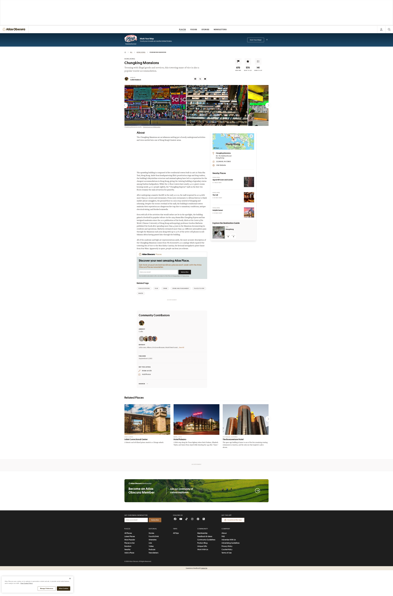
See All (181, 347)
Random (127, 546)
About (224, 533)
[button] (238, 61)
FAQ (223, 536)
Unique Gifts (202, 546)
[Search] (389, 29)
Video (151, 546)
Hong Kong (230, 229)
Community (202, 529)
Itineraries (152, 540)
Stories (151, 533)
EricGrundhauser (158, 347)
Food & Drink (154, 536)
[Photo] (249, 182)
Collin (141, 331)
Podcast (152, 549)
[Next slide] (268, 105)
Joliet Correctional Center (136, 439)
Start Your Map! (255, 40)
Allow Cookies (63, 588)
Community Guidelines (206, 540)
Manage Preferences (46, 588)
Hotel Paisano (180, 439)
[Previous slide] (125, 105)
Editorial (153, 529)
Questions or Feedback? (196, 568)
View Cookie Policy (26, 583)
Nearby (127, 549)
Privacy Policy (176, 276)
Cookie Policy (227, 549)
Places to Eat (129, 543)
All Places (128, 533)
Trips (175, 529)
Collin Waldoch (135, 80)
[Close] (70, 578)
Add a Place (129, 553)
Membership (202, 533)
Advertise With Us (229, 540)
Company (226, 529)
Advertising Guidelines (230, 543)
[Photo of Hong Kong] (219, 232)
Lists (150, 543)
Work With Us (202, 549)
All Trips (176, 533)
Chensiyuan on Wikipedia (151, 127)
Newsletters (153, 553)
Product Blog (202, 543)
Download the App (234, 520)
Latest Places (129, 536)
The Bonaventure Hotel (233, 439)
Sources (142, 383)
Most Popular (129, 540)
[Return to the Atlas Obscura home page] (14, 29)
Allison (149, 347)
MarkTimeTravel (171, 347)
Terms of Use (186, 276)
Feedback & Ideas (204, 536)
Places (127, 529)
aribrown (142, 347)
